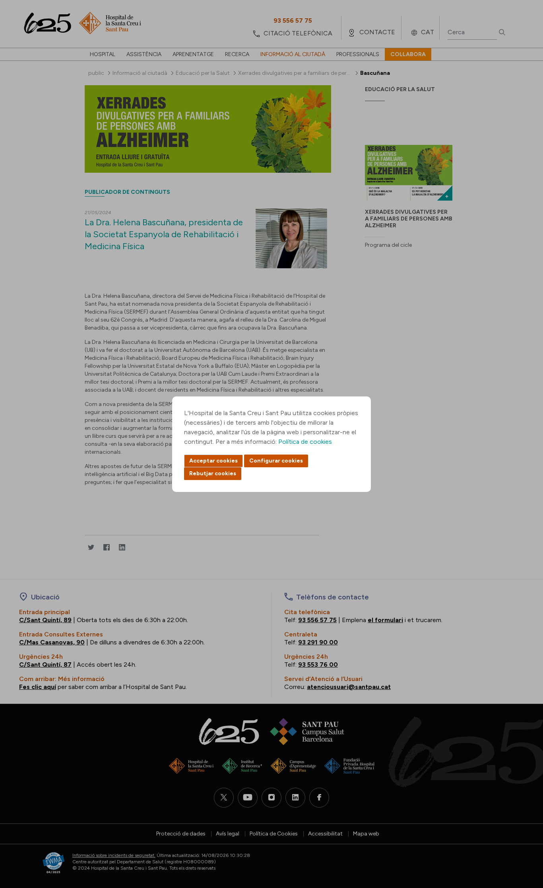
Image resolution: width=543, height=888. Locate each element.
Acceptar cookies (213, 460)
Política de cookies (305, 441)
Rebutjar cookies (212, 473)
